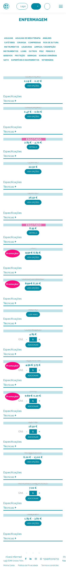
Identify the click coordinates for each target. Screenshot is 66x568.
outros (33, 51)
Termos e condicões (50, 565)
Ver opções (33, 86)
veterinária (47, 60)
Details (33, 147)
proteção (20, 56)
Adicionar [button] (33, 345)
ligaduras (26, 47)
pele (41, 51)
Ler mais (33, 314)
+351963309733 (51, 559)
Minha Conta (9, 565)
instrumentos (11, 47)
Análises (47, 38)
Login (23, 6)
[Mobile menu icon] (61, 6)
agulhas (8, 38)
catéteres (9, 42)
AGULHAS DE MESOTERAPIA (27, 38)
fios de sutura (50, 42)
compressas (34, 42)
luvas (23, 51)
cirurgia (21, 42)
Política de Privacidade (28, 565)
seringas (32, 56)
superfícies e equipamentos (25, 60)
